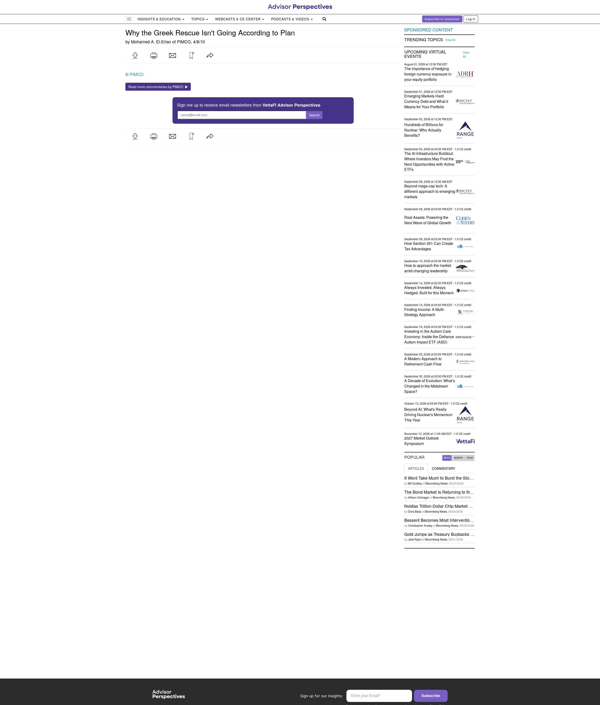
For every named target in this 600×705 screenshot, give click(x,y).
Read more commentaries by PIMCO (156, 86)
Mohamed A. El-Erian (151, 41)
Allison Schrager (418, 497)
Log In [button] (471, 19)
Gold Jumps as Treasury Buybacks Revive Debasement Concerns (466, 534)
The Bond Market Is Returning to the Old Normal (449, 492)
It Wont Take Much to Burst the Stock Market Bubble (453, 478)
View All (450, 40)
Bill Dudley (415, 483)
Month (458, 457)
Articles (416, 468)
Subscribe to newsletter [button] (442, 19)
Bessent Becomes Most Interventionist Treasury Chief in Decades (465, 520)
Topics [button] (198, 19)
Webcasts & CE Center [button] (238, 19)
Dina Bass (414, 511)
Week (446, 457)
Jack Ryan (414, 539)
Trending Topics (423, 39)
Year (469, 457)
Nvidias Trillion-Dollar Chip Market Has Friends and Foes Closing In (467, 506)
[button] (135, 55)
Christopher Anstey (420, 525)
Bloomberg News (437, 483)
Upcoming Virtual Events (425, 54)
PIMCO (184, 41)
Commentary (443, 468)
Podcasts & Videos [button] (290, 19)
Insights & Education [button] (160, 19)
